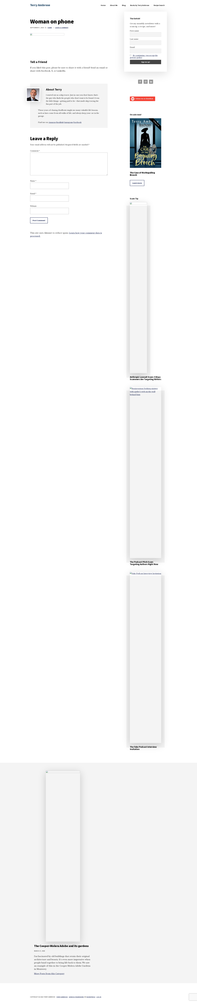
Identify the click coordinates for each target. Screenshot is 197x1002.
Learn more (137, 183)
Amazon (52, 122)
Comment (35, 151)
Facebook (77, 122)
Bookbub (60, 122)
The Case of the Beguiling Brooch (142, 173)
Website (33, 206)
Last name (134, 39)
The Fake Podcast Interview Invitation (143, 748)
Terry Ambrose (40, 5)
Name (33, 181)
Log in (98, 997)
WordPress (91, 997)
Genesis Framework (76, 997)
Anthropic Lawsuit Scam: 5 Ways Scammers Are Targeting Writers (145, 378)
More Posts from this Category (49, 973)
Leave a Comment (61, 27)
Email (33, 194)
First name (134, 31)
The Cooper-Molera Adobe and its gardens (61, 946)
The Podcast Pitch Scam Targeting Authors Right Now (144, 563)
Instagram (68, 122)
